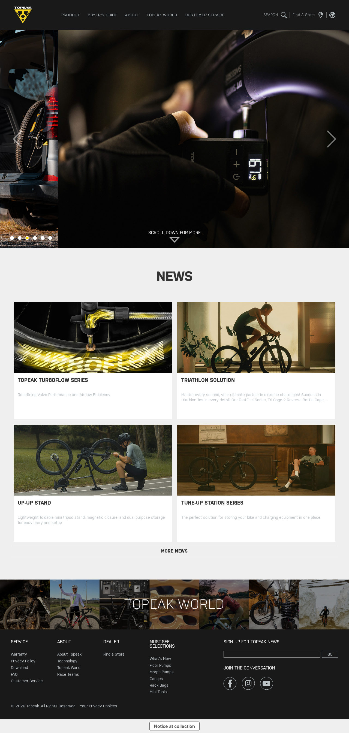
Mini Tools (158, 692)
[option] (174, 139)
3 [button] (27, 238)
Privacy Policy (23, 661)
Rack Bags (159, 685)
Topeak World (68, 667)
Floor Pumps (160, 665)
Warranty (19, 654)
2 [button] (20, 238)
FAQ (14, 674)
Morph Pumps (162, 672)
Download (19, 667)
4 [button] (35, 238)
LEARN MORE (68, 168)
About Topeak (69, 654)
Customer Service (27, 681)
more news (174, 551)
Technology (67, 661)
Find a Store (114, 654)
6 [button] (50, 238)
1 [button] (12, 238)
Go (330, 654)
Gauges (156, 679)
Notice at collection (174, 726)
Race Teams (68, 674)
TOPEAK (24, 15)
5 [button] (42, 238)
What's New (160, 658)
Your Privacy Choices (98, 706)
